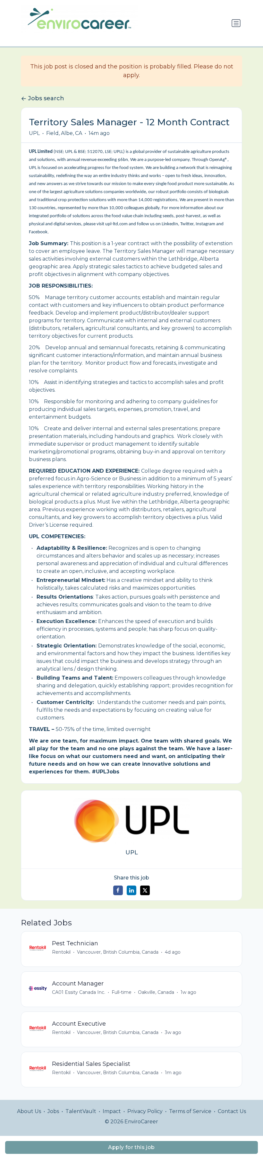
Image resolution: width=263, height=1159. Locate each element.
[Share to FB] (118, 890)
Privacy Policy (145, 1111)
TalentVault (80, 1111)
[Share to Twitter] (145, 890)
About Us (29, 1111)
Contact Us (232, 1111)
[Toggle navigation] (236, 23)
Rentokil (61, 952)
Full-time (122, 992)
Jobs (53, 1111)
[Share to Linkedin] (131, 890)
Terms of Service (190, 1111)
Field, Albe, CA (64, 133)
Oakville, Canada (156, 992)
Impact (112, 1111)
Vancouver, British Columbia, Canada (117, 952)
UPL (34, 133)
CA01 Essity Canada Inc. (78, 992)
